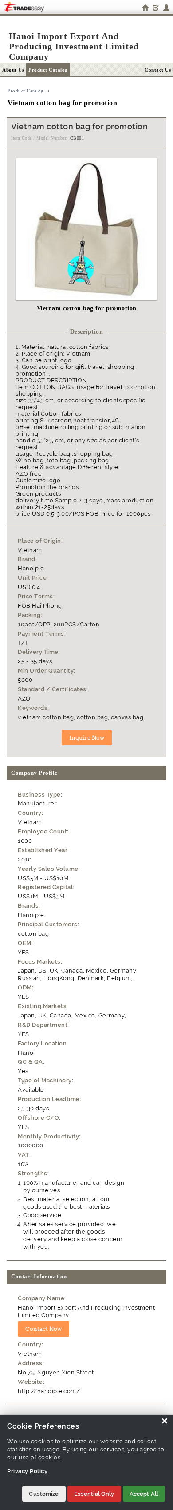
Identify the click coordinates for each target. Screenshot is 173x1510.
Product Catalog (48, 69)
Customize (44, 1493)
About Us (13, 69)
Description (86, 331)
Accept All (144, 1493)
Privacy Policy (27, 1471)
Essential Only (94, 1493)
